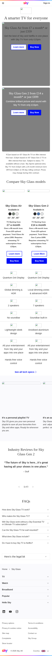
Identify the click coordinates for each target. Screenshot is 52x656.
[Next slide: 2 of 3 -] (33, 487)
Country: (36, 651)
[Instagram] (17, 611)
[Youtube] (10, 611)
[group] (26, 407)
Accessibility (33, 628)
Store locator (7, 643)
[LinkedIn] (4, 611)
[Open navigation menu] (3, 3)
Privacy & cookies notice (11, 628)
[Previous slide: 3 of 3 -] (19, 487)
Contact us (32, 633)
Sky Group (32, 638)
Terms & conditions (35, 623)
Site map (5, 633)
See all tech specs (24, 372)
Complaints (6, 638)
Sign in (46, 3)
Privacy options (8, 623)
